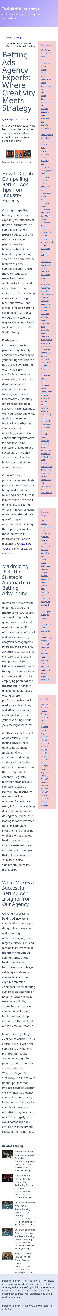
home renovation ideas (45, 592)
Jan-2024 (44, 737)
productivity (45, 297)
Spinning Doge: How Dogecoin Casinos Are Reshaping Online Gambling (24, 1182)
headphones (45, 427)
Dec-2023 (44, 724)
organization (46, 424)
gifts (42, 258)
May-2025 (45, 798)
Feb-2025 (44, 785)
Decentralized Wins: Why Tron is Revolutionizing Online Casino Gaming (25, 1209)
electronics (45, 411)
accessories (45, 349)
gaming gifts (45, 288)
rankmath (44, 540)
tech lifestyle (46, 421)
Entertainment (46, 53)
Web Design (45, 50)
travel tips (45, 408)
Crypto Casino (46, 470)
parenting (44, 379)
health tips (45, 271)
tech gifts (44, 317)
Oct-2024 (44, 720)
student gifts (45, 307)
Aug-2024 (44, 772)
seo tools (44, 572)
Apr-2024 (44, 740)
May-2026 (45, 789)
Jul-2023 (44, 753)
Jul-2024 (44, 711)
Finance (44, 115)
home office (45, 248)
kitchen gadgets (47, 135)
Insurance (45, 89)
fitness (43, 196)
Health (43, 96)
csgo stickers (46, 676)
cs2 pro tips (45, 566)
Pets (42, 105)
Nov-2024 (44, 704)
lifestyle (44, 366)
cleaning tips (46, 343)
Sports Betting (46, 392)
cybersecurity (46, 637)
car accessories (47, 141)
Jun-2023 (44, 717)
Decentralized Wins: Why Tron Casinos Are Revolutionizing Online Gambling (25, 1234)
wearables (45, 320)
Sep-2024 (44, 746)
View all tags (46, 680)
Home (8, 37)
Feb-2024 (44, 707)
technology (45, 138)
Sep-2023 (44, 776)
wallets (43, 437)
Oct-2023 (44, 727)
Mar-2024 (45, 714)
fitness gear (45, 369)
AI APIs (44, 388)
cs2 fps (43, 559)
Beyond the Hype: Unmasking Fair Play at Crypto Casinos (24, 1258)
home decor (45, 362)
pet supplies (45, 353)
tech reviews (46, 261)
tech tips (44, 235)
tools (43, 382)
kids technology (47, 294)
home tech (45, 444)
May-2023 (45, 743)
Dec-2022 (44, 763)
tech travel (45, 385)
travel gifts (45, 330)
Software (44, 109)
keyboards (45, 418)
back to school (46, 265)
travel (43, 327)
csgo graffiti (45, 602)
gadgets (44, 131)
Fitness (43, 56)
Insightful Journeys (20, 9)
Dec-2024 (44, 782)
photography (46, 346)
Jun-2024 (44, 766)
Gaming (17, 37)
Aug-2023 (44, 733)
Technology (45, 63)
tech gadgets (46, 128)
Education (45, 112)
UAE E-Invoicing (47, 216)
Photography (46, 102)
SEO (42, 60)
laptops (44, 180)
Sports (43, 73)
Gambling (44, 226)
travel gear (45, 323)
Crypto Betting (46, 480)
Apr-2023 (44, 730)
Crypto (43, 447)
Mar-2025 (45, 795)
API (42, 483)
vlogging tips (46, 333)
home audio (45, 275)
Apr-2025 (44, 792)
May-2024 (45, 756)
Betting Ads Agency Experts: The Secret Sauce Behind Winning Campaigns (25, 1156)
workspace (45, 336)
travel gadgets (46, 340)
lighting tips (45, 239)
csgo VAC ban (46, 598)
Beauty (43, 92)
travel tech (45, 440)
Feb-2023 (44, 779)
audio (43, 148)
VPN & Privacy (46, 493)
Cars (43, 99)
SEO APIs (44, 125)
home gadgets (46, 170)
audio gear (45, 144)
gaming (44, 268)
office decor (45, 291)
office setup (45, 213)
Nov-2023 (44, 769)
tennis (43, 563)
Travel (43, 66)
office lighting (46, 414)
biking (43, 278)
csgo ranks (45, 569)
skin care (44, 654)
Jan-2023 (44, 759)
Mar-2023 (45, 750)
